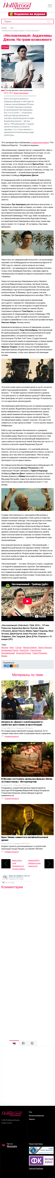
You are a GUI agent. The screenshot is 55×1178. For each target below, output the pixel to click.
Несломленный (8, 653)
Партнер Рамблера (36, 1168)
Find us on (12, 1145)
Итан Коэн (24, 650)
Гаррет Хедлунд (45, 647)
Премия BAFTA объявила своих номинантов (34, 863)
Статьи (18, 647)
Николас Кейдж (30, 647)
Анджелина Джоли (9, 650)
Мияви (4, 656)
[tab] (14, 1043)
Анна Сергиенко (21, 93)
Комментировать (12, 736)
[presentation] (14, 1043)
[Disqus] (27, 925)
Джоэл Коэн (35, 650)
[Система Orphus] (17, 884)
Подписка (32, 1119)
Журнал (4, 647)
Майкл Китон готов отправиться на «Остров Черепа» (18, 864)
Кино (12, 647)
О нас (30, 1112)
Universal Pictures (23, 653)
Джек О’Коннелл (39, 653)
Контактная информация (36, 1116)
